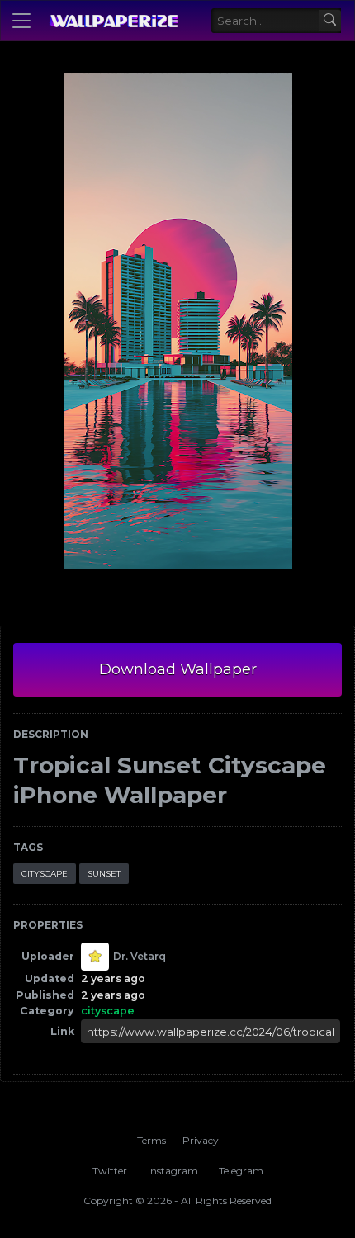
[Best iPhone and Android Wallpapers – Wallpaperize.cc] (113, 20)
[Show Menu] (21, 21)
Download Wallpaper (178, 669)
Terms (151, 1140)
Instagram (173, 1171)
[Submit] (330, 21)
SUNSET (104, 873)
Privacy (200, 1140)
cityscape (44, 873)
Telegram (241, 1171)
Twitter (109, 1171)
